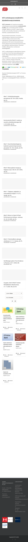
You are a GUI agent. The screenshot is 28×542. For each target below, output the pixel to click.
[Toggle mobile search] (22, 8)
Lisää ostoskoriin (6, 328)
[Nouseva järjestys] (21, 293)
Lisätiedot (10, 327)
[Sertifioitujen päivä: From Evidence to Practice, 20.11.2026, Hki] (14, 253)
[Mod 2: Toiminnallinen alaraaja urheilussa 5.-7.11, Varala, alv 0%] (14, 231)
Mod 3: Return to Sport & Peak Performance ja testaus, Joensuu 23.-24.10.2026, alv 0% (13, 217)
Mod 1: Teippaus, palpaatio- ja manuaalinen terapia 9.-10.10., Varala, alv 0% (12, 193)
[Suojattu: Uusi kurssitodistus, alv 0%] (7, 365)
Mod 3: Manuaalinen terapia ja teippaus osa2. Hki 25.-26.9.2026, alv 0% (13, 169)
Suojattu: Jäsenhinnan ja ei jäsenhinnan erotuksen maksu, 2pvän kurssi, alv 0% (20, 319)
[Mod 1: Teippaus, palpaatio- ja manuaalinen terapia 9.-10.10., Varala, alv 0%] (14, 183)
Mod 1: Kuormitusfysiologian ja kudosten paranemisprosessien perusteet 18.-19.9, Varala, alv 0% (13, 146)
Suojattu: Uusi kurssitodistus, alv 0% (7, 373)
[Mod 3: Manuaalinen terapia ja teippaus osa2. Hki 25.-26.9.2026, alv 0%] (14, 160)
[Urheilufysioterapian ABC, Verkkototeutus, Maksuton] (20, 337)
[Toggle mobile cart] (19, 8)
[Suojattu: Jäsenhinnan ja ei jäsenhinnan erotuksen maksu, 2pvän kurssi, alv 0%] (20, 311)
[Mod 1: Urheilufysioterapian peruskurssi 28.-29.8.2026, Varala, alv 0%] (14, 88)
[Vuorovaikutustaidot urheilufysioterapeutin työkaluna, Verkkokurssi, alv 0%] (7, 310)
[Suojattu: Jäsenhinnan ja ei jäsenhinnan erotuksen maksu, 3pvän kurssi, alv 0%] (7, 337)
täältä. (17, 64)
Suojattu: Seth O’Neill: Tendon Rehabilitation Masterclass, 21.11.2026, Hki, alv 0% (12, 284)
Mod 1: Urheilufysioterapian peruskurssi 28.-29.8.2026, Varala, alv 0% (13, 98)
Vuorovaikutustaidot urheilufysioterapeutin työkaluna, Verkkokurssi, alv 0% (7, 318)
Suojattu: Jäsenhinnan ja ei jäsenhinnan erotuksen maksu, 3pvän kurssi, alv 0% (7, 345)
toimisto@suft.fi (14, 1)
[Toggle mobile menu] (25, 8)
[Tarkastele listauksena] (15, 301)
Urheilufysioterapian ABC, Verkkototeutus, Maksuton (20, 344)
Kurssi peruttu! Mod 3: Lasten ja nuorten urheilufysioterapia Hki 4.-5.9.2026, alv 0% (13, 122)
